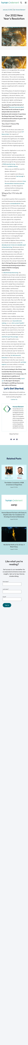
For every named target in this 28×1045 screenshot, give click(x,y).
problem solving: (13, 166)
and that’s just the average (10, 336)
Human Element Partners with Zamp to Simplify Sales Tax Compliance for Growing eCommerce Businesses (14, 515)
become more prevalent (16, 107)
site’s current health (18, 323)
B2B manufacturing (9, 164)
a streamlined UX (15, 203)
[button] (11, 439)
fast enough (19, 176)
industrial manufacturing (10, 272)
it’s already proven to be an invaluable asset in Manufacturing (14, 245)
